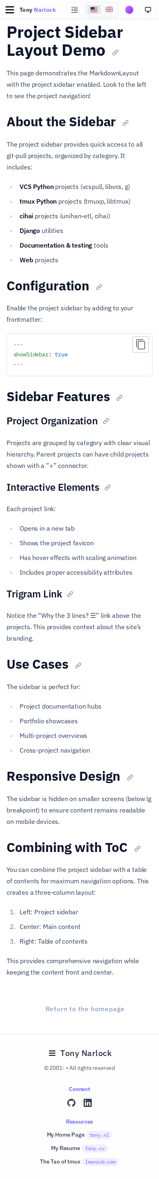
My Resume (77, 1148)
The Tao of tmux (78, 1161)
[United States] (94, 9)
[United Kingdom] (109, 9)
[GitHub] (71, 1103)
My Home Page (78, 1134)
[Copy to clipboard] (140, 344)
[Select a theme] (129, 10)
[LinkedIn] (88, 1103)
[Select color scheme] (148, 10)
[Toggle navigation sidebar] (74, 10)
